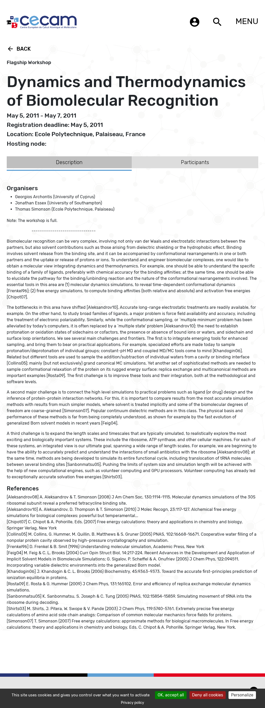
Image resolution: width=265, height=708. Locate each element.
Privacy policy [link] (132, 703)
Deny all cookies (207, 694)
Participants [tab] (195, 162)
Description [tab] (69, 162)
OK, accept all (171, 694)
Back (19, 49)
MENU (246, 21)
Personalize (242, 694)
